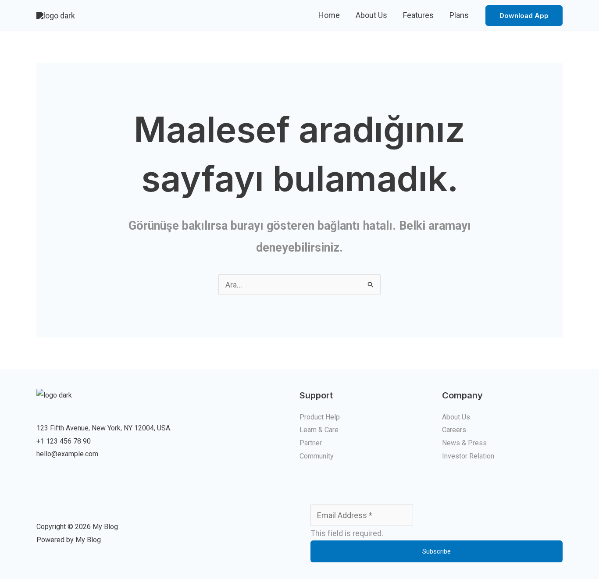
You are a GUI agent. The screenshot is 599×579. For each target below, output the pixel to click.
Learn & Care (319, 430)
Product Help (320, 417)
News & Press (464, 443)
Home (329, 15)
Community (317, 456)
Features (418, 15)
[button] (524, 15)
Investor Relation (468, 456)
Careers (454, 430)
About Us (371, 15)
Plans (459, 15)
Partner (311, 443)
